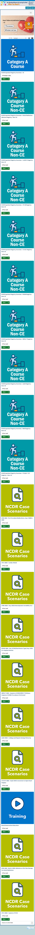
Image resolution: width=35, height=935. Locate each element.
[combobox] (19, 38)
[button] (2, 30)
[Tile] (32, 38)
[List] (29, 38)
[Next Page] (32, 923)
